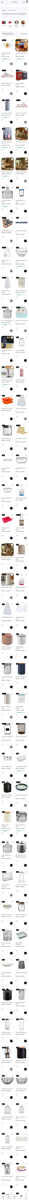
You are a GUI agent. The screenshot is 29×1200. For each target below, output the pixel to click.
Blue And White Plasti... (22, 498)
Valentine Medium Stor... (20, 1117)
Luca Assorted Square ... (21, 142)
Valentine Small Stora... (7, 1117)
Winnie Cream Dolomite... (5, 825)
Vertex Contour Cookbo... (5, 885)
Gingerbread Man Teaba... (5, 53)
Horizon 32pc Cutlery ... (22, 885)
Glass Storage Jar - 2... (21, 350)
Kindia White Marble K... (6, 588)
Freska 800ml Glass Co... (20, 468)
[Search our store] (24, 2)
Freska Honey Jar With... (5, 261)
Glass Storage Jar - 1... (21, 380)
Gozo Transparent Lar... (7, 320)
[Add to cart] (25, 93)
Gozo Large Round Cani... (20, 1003)
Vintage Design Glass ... (21, 172)
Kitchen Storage (11, 10)
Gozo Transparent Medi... (6, 855)
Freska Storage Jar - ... (6, 438)
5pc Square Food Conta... (5, 291)
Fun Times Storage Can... (6, 142)
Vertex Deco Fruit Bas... (7, 1088)
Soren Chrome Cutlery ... (7, 1177)
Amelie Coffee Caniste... (19, 707)
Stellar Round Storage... (7, 380)
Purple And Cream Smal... (20, 1177)
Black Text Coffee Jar (6, 795)
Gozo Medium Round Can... (6, 677)
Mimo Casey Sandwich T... (21, 231)
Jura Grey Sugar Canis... (21, 290)
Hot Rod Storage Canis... (20, 84)
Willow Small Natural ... (7, 172)
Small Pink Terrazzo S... (7, 647)
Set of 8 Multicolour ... (7, 83)
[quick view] (2, 61)
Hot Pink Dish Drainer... (5, 528)
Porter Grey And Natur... (20, 558)
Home (4, 10)
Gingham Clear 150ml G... (21, 53)
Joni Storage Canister (6, 113)
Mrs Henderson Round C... (21, 321)
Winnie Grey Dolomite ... (21, 973)
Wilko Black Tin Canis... (21, 1060)
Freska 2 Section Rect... (7, 914)
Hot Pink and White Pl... (21, 588)
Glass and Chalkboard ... (7, 737)
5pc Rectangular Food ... (21, 409)
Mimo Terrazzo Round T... (21, 795)
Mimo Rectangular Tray (6, 973)
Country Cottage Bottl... (20, 528)
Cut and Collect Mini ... (21, 766)
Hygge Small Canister (6, 1002)
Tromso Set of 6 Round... (5, 468)
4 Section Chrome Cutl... (6, 943)
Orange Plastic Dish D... (7, 408)
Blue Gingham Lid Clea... (20, 201)
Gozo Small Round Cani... (6, 201)
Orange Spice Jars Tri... (7, 230)
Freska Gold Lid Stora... (21, 1032)
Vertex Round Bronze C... (21, 737)
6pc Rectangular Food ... (7, 617)
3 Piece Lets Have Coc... (7, 1060)
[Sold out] (11, 63)
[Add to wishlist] (12, 40)
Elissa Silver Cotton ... (21, 855)
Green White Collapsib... (19, 943)
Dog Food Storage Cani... (5, 707)
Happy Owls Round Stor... (6, 350)
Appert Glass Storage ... (21, 914)
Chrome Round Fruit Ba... (21, 261)
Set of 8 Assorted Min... (21, 113)
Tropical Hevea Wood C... (21, 439)
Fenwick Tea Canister (21, 676)
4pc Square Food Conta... (20, 617)
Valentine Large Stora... (7, 1146)
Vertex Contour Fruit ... (21, 1088)
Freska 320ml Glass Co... (6, 498)
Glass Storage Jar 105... (7, 766)
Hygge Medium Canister (19, 647)
